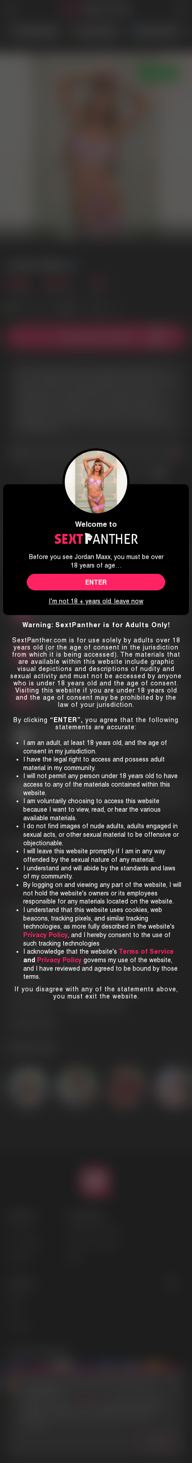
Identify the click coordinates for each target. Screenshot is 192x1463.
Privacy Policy (59, 960)
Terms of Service (146, 951)
